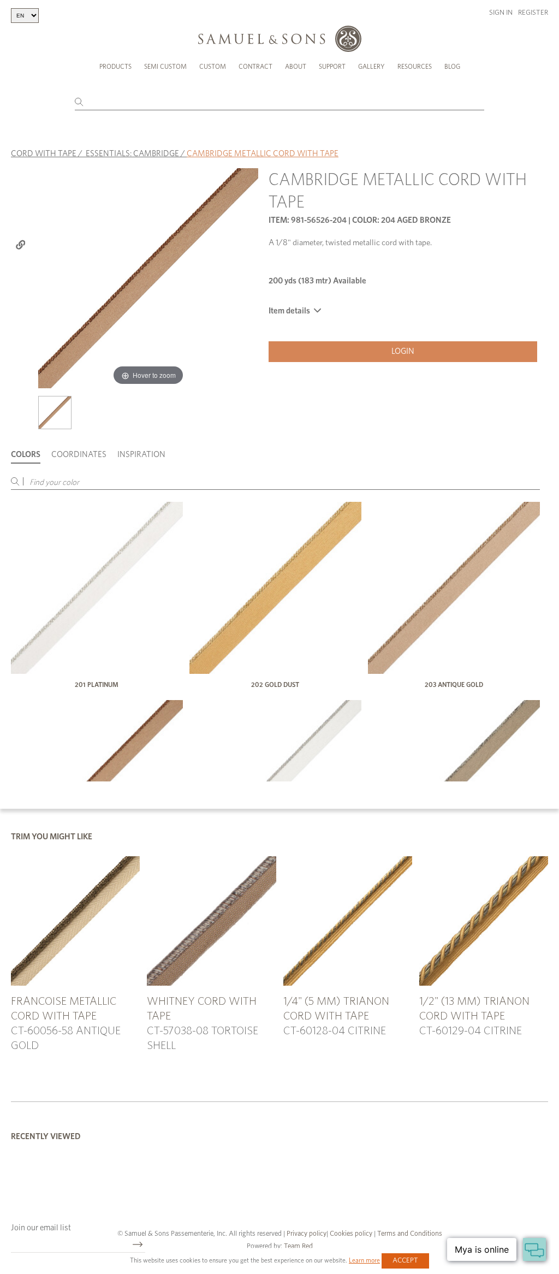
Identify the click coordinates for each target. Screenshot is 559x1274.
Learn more (364, 1260)
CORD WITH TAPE (43, 154)
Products (115, 66)
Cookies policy (351, 1233)
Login (402, 351)
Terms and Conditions (409, 1233)
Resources (414, 66)
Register (533, 12)
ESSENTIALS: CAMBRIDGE (132, 154)
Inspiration (141, 455)
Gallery (371, 66)
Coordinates (78, 455)
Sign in (501, 12)
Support (332, 66)
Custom (212, 66)
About (295, 66)
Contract (255, 66)
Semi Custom (165, 66)
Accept (405, 1260)
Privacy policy (306, 1233)
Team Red (298, 1246)
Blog (452, 66)
